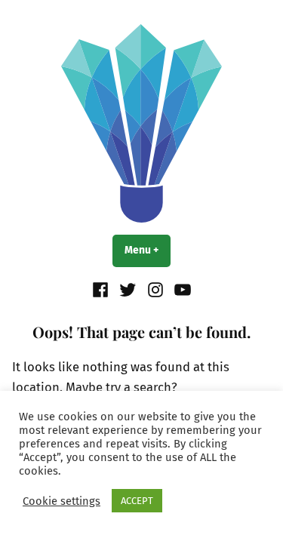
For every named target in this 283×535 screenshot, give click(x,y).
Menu (148, 250)
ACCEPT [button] (137, 500)
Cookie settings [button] (61, 501)
